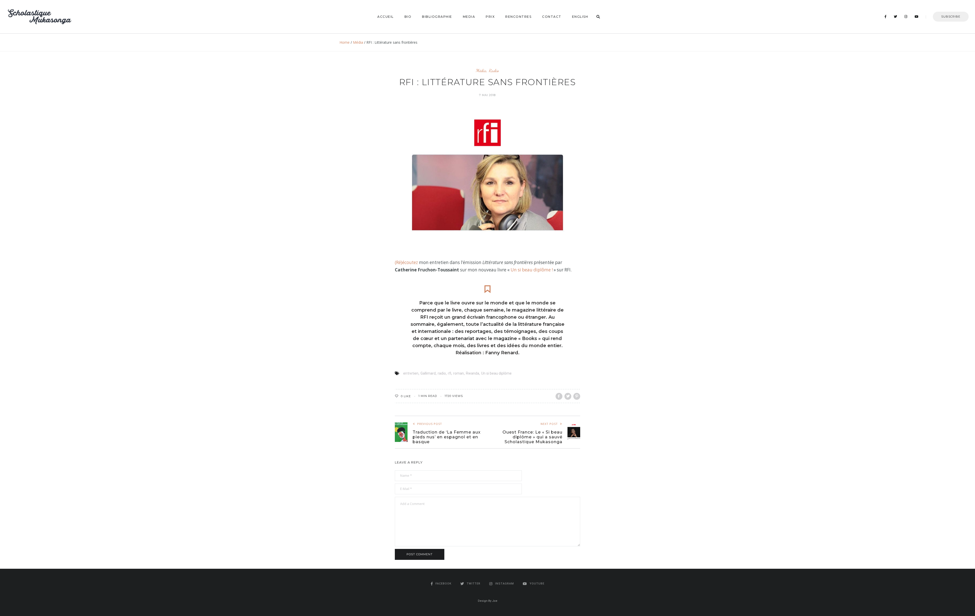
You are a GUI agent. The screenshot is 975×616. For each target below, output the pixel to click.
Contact (551, 17)
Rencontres (518, 17)
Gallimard (428, 373)
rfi (449, 373)
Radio (494, 70)
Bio (408, 17)
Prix (490, 17)
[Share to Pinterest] (576, 396)
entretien (410, 373)
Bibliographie (437, 17)
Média (358, 42)
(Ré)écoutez (406, 262)
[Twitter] (895, 17)
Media (469, 17)
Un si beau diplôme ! (532, 270)
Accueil (385, 17)
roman (458, 373)
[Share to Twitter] (567, 396)
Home (344, 42)
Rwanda (472, 373)
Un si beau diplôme (496, 373)
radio (442, 373)
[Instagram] (905, 17)
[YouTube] (917, 17)
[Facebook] (886, 17)
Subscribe (950, 16)
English (580, 17)
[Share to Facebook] (559, 396)
